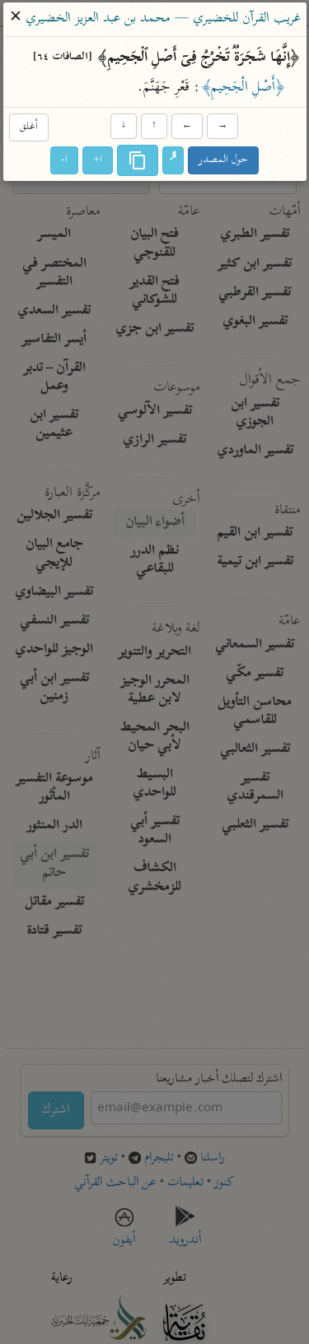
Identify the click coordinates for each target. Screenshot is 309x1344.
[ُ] (173, 160)
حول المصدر (223, 160)
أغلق (29, 127)
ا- (64, 160)
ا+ (97, 160)
